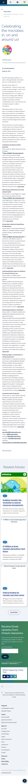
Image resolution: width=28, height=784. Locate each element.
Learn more (21, 186)
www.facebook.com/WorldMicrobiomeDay (14, 442)
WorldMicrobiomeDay (14, 438)
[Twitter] (4, 676)
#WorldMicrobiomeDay (14, 436)
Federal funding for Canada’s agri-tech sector (13, 593)
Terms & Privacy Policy (6, 772)
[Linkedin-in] (8, 676)
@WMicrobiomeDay (12, 434)
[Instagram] (11, 676)
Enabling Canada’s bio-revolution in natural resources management (13, 502)
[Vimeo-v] (15, 676)
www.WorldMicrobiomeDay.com (11, 432)
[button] (10, 2)
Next (5, 656)
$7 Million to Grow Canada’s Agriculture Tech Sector (14, 548)
